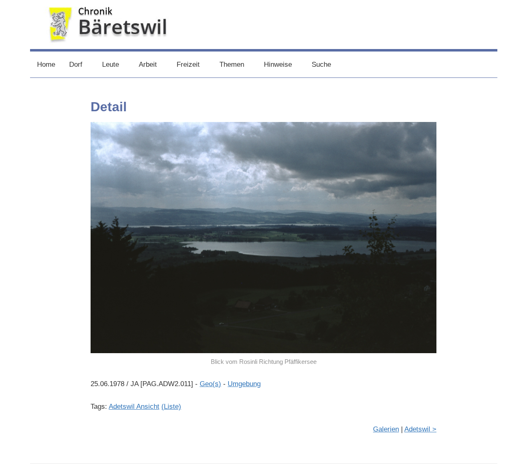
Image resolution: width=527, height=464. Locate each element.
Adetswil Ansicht (134, 406)
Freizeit (188, 64)
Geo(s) (210, 384)
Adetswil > (420, 429)
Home (46, 64)
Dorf (75, 64)
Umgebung (244, 384)
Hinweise (278, 64)
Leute (110, 64)
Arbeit (148, 64)
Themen (231, 64)
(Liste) (171, 406)
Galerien (386, 429)
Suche (321, 64)
